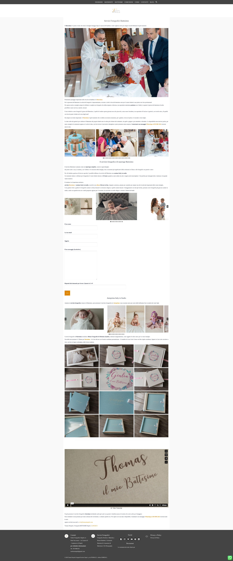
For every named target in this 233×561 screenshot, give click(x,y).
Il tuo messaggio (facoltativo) (73, 249)
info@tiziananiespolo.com (86, 522)
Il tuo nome (68, 224)
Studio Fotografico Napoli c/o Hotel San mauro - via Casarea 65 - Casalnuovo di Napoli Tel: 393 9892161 (79, 543)
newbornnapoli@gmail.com (78, 551)
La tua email (68, 232)
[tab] (103, 158)
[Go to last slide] (65, 143)
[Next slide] (167, 143)
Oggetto (67, 241)
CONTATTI (94, 525)
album (98, 185)
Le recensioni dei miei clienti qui (126, 547)
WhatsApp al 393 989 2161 (153, 124)
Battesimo (99, 99)
